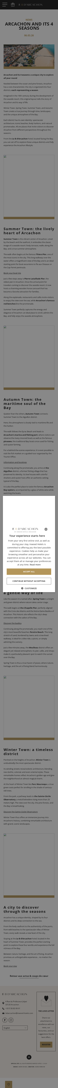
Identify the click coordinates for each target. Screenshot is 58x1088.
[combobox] (46, 529)
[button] (29, 588)
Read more (35, 564)
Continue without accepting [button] (29, 581)
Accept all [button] (29, 571)
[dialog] (29, 544)
